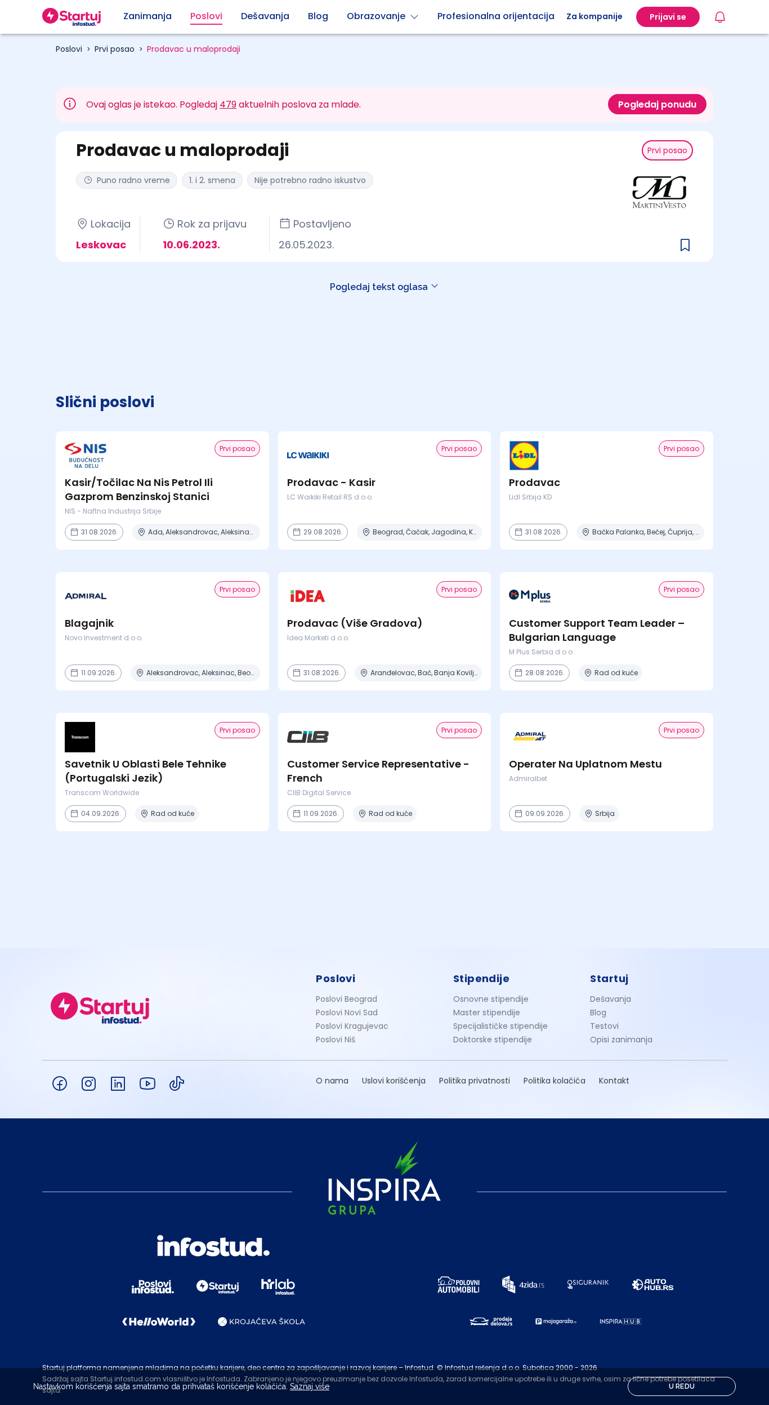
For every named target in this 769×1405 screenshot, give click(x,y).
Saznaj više (309, 1386)
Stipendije (481, 978)
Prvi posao (115, 49)
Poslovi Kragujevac (352, 1026)
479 (228, 104)
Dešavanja (610, 999)
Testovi (604, 1026)
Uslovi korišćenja (394, 1080)
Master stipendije (486, 1012)
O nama (332, 1080)
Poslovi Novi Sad (347, 1012)
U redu (682, 1386)
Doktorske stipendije (492, 1039)
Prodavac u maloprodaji (193, 49)
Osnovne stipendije (491, 999)
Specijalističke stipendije (500, 1026)
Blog (598, 1012)
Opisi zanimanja (621, 1039)
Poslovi (69, 49)
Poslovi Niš (335, 1039)
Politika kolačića (554, 1080)
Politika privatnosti (474, 1080)
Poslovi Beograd (346, 999)
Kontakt (614, 1080)
